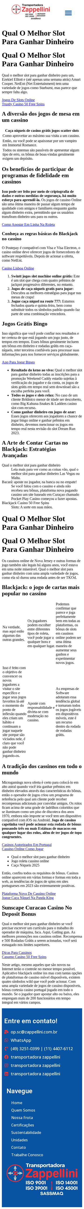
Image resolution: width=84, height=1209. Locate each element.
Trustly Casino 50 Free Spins (23, 104)
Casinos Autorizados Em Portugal (27, 845)
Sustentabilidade (26, 1132)
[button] (68, 12)
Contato (18, 1147)
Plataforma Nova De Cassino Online (29, 894)
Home (16, 1102)
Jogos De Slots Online (18, 100)
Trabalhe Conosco (27, 1154)
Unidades (19, 1139)
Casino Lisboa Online (18, 268)
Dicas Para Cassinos (17, 953)
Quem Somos (23, 1110)
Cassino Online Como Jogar (22, 849)
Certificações (22, 1125)
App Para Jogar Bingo (18, 362)
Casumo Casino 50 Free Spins (24, 957)
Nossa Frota (22, 1117)
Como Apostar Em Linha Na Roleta (28, 224)
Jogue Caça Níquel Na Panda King (28, 898)
